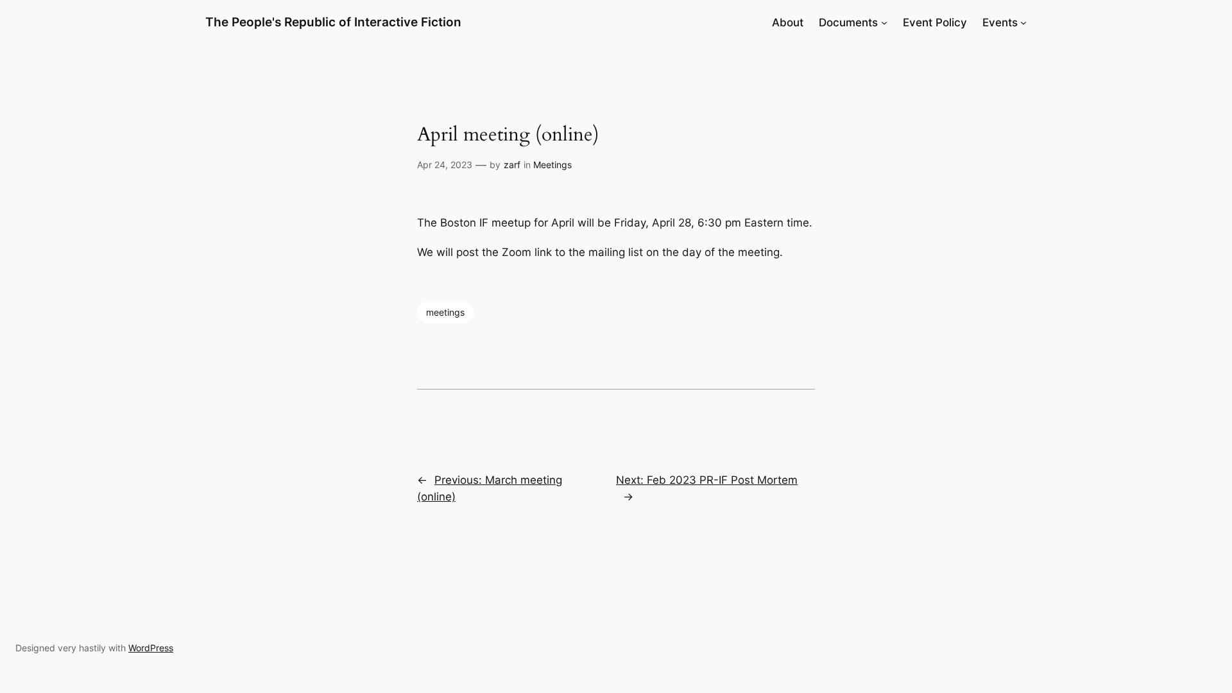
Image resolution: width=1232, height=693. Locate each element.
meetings (445, 312)
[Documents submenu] (884, 22)
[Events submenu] (1023, 22)
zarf (512, 164)
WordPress (150, 647)
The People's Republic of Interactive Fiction (333, 22)
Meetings (552, 164)
